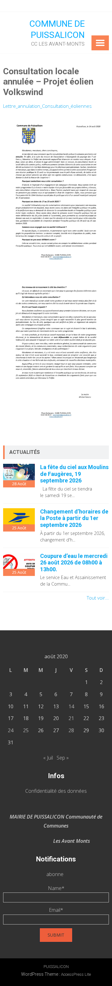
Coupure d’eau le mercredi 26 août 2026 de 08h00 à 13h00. (74, 563)
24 (10, 730)
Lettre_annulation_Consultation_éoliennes (47, 106)
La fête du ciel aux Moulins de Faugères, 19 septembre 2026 (74, 474)
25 (26, 730)
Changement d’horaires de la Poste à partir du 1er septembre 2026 (74, 518)
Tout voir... (98, 598)
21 (71, 718)
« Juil (48, 757)
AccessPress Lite (76, 974)
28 (71, 730)
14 (71, 706)
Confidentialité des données (56, 790)
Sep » (63, 757)
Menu (100, 42)
